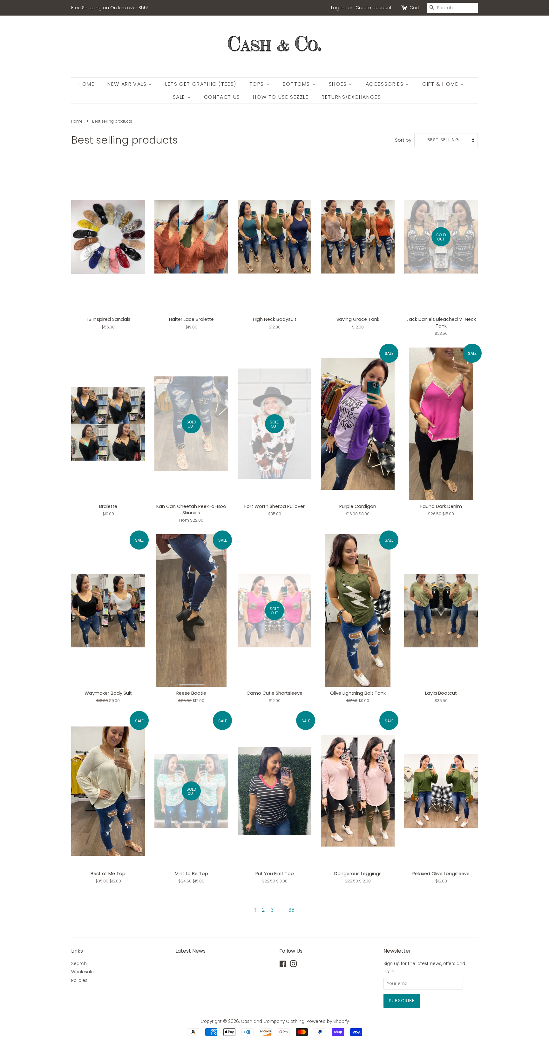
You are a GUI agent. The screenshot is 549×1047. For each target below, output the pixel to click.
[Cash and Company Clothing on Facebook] (283, 965)
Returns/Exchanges (351, 97)
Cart (414, 7)
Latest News (190, 951)
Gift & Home (441, 84)
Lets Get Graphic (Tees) (200, 84)
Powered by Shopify (328, 1021)
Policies (79, 980)
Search (79, 964)
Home (86, 84)
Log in (337, 7)
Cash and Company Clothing (272, 1021)
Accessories (385, 84)
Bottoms (297, 84)
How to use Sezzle (280, 97)
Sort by (403, 140)
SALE (180, 97)
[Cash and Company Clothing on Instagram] (293, 965)
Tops (257, 84)
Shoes (339, 84)
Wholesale (82, 972)
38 (291, 910)
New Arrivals (127, 84)
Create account (374, 7)
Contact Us (222, 97)
